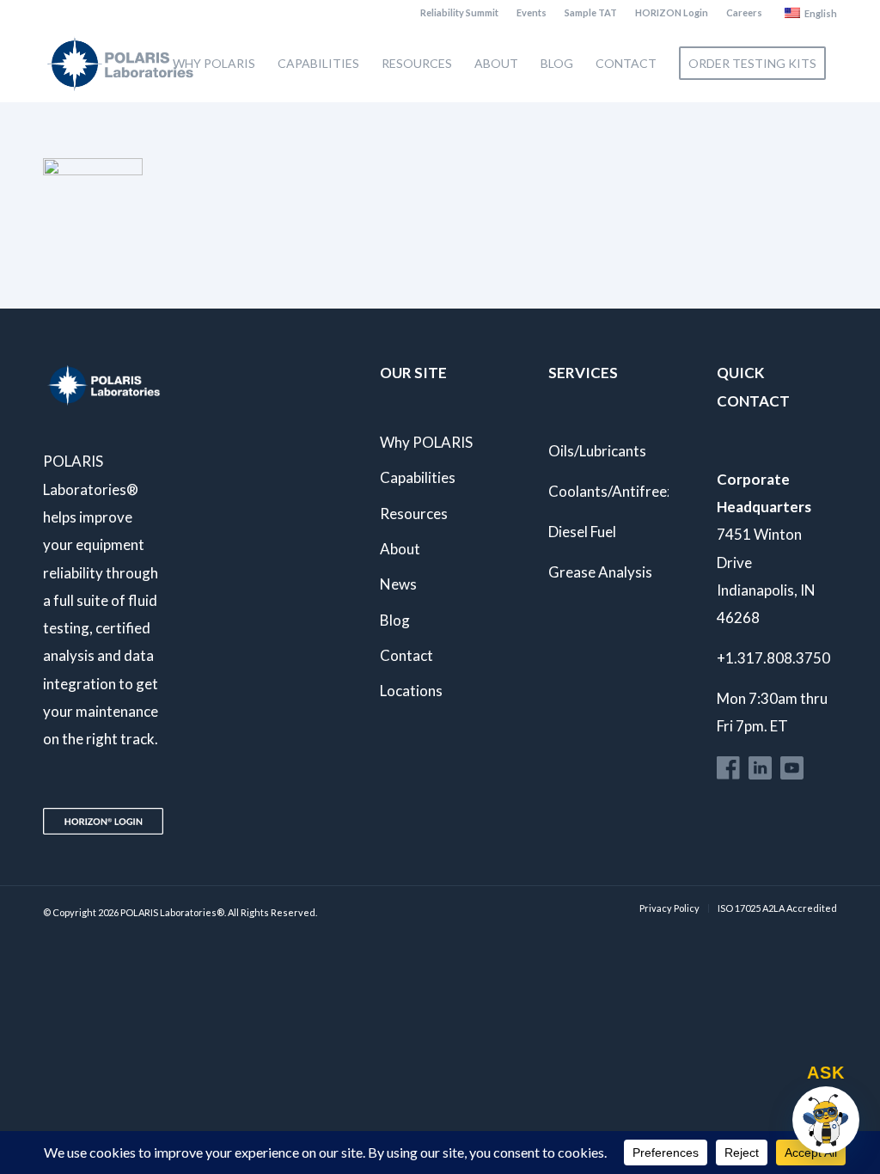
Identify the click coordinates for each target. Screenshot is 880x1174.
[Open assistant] (825, 1119)
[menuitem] (460, 13)
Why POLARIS (426, 442)
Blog (395, 620)
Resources (414, 513)
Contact (406, 655)
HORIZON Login (671, 12)
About (400, 549)
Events (531, 12)
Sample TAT (591, 12)
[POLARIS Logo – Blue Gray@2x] (120, 63)
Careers (744, 12)
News (398, 584)
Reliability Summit (459, 12)
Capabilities (417, 477)
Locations (411, 691)
